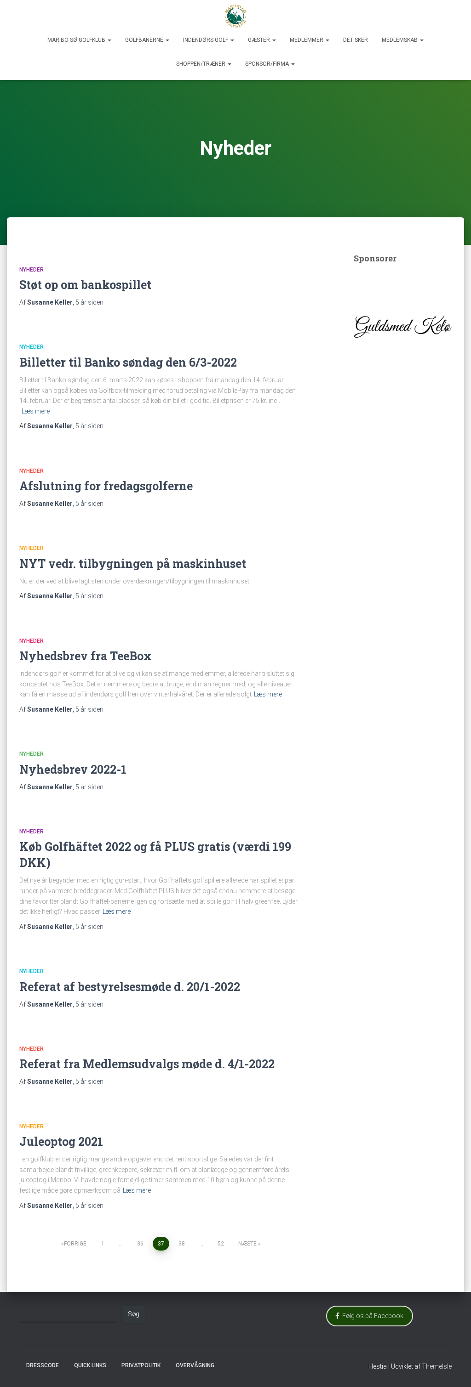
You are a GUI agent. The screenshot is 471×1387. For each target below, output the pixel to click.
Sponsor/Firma (267, 64)
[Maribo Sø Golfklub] (235, 16)
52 (221, 1243)
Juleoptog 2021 (61, 1141)
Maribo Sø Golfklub (77, 40)
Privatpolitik (141, 1365)
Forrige (75, 1243)
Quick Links (90, 1365)
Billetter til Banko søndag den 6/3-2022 (128, 362)
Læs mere (36, 411)
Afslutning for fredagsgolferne (106, 485)
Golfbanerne (145, 40)
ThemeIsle (437, 1366)
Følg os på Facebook (371, 1315)
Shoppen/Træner (201, 64)
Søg (133, 1314)
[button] (109, 40)
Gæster (259, 40)
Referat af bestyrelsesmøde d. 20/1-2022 (129, 986)
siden (89, 302)
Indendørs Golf (206, 40)
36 (140, 1243)
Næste (247, 1243)
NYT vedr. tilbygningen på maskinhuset (132, 563)
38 (181, 1243)
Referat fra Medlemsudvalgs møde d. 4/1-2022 (147, 1063)
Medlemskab (400, 40)
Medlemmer (307, 40)
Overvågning (195, 1365)
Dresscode (42, 1365)
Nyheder (31, 269)
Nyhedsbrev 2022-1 (72, 769)
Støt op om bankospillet (85, 284)
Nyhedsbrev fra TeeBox (85, 655)
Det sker (355, 40)
